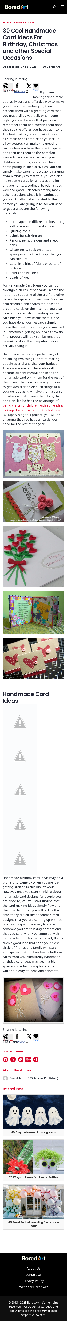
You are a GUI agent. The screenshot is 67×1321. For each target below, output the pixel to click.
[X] (13, 1059)
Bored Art (53, 67)
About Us (33, 1268)
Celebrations (24, 22)
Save (29, 1059)
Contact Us (33, 1274)
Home (7, 22)
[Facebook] (5, 1059)
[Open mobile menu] (62, 6)
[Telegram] (35, 1059)
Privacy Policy (33, 1281)
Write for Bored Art (33, 1287)
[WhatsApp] (20, 1059)
